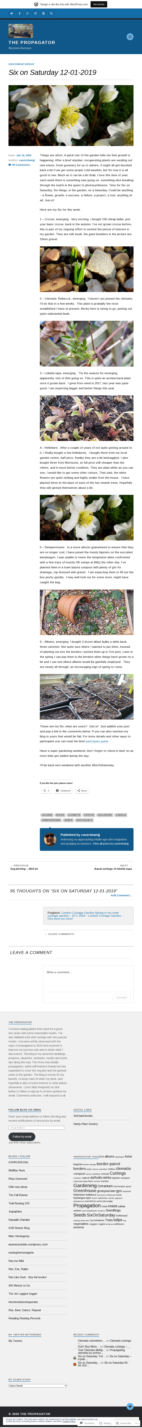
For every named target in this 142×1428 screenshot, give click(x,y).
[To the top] (130, 1406)
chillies (111, 1169)
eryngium (125, 1178)
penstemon (90, 1201)
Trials (109, 1220)
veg (124, 1220)
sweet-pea (85, 1220)
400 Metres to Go (19, 1285)
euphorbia (78, 1181)
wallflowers (118, 1224)
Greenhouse (84, 1190)
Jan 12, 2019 (23, 155)
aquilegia (119, 1157)
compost (79, 1173)
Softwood (121, 1215)
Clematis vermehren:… (92, 1340)
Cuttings (118, 1173)
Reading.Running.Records (24, 1318)
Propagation (87, 1205)
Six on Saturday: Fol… (91, 1356)
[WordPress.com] (43, 13)
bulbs (60, 815)
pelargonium (78, 1201)
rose (104, 1206)
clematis (74, 815)
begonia (77, 1164)
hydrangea (79, 1197)
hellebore (105, 815)
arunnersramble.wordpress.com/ (28, 1244)
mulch (94, 1198)
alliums (47, 815)
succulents (84, 820)
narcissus (103, 1198)
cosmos (96, 1174)
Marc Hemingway (18, 1236)
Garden (105, 1181)
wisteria (78, 1227)
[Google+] (27, 13)
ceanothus (103, 1169)
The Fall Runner (18, 1195)
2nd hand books (83, 1115)
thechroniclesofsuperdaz (23, 1302)
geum (128, 1186)
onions (111, 1198)
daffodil (86, 1178)
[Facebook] (19, 13)
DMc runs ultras (17, 1186)
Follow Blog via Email (24, 1109)
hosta (118, 1195)
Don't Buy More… (88, 1346)
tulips (117, 1220)
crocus (89, 815)
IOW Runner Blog (19, 1228)
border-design (89, 1164)
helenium (79, 1194)
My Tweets (15, 1340)
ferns (90, 1181)
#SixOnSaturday (21, 64)
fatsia (85, 1181)
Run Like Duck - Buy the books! (27, 1277)
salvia (121, 1206)
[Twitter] (11, 13)
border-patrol (108, 1164)
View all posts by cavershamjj (110, 843)
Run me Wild (16, 1260)
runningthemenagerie (21, 1252)
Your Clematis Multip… (91, 1350)
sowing (76, 1220)
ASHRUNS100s (18, 1162)
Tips (92, 1220)
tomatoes (99, 1220)
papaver (119, 1198)
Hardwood (126, 1191)
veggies (93, 1224)
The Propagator (31, 42)
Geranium (105, 1186)
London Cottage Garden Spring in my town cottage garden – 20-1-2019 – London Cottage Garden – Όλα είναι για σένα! (85, 915)
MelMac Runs (16, 1170)
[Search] (51, 13)
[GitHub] (35, 13)
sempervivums (51, 820)
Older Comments (61, 934)
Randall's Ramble (19, 1219)
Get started (98, 4)
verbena (109, 1224)
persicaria (102, 1201)
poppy (110, 1201)
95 (21, 165)
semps (68, 820)
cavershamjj (27, 160)
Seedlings (113, 1210)
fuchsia (97, 1181)
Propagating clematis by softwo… (101, 1351)
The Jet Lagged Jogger (22, 1293)
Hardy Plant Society (85, 1123)
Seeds (79, 1215)
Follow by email (22, 1136)
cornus (88, 1174)
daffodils (96, 1177)
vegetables (80, 1223)
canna (95, 1169)
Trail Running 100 (18, 1203)
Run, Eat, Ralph (18, 1269)
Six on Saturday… (89, 1362)
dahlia (107, 1177)
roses (112, 1206)
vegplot (101, 1224)
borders (79, 1169)
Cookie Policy (69, 1421)
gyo (119, 1191)
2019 (101, 1156)
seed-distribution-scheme (93, 1211)
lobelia (121, 815)
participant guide (97, 741)
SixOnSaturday (101, 1215)
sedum (77, 1210)
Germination (119, 1186)
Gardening (85, 1185)
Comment (121, 997)
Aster (128, 1156)
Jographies (15, 1211)
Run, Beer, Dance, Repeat (24, 1310)
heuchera (101, 1195)
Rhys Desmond (17, 1178)
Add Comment (120, 895)
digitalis (116, 1178)
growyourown (106, 1191)
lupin (88, 1198)
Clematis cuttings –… (117, 1346)
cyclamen (77, 1178)
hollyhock (110, 1195)
